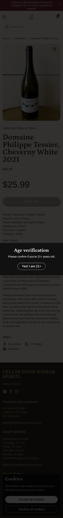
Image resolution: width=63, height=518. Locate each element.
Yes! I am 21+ (31, 266)
